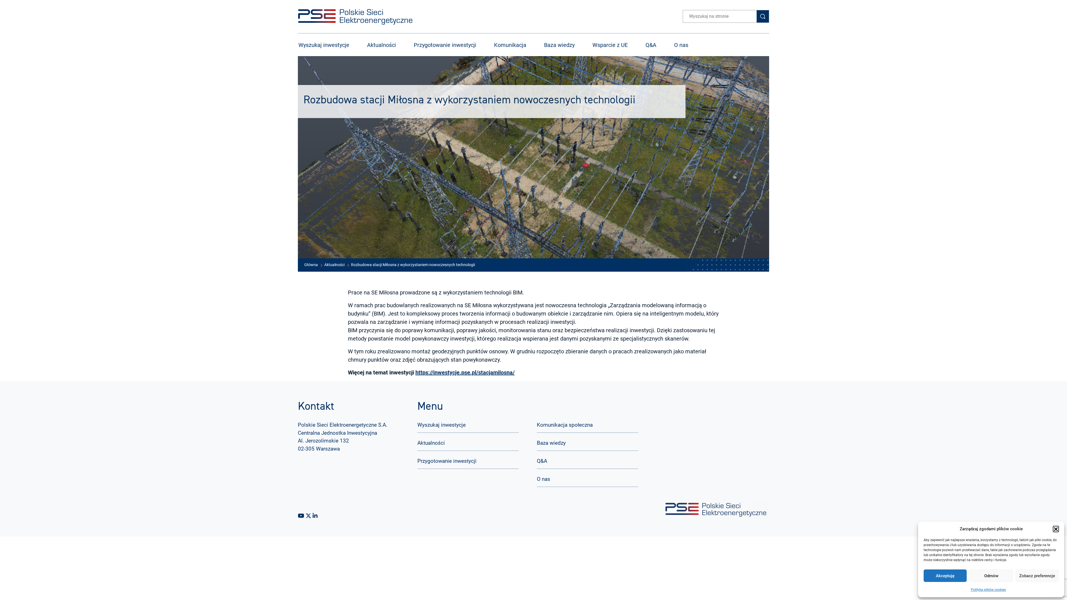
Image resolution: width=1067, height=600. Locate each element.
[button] (1056, 529)
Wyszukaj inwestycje (323, 45)
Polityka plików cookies (988, 590)
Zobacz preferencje (1037, 575)
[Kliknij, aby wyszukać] (763, 16)
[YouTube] (302, 515)
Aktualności (381, 45)
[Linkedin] (315, 515)
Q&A (650, 45)
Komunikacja (510, 45)
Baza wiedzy (559, 45)
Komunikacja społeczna (565, 425)
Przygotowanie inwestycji (445, 45)
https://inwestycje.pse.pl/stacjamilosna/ (465, 372)
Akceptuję (945, 575)
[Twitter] (309, 515)
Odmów (991, 575)
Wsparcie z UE (610, 45)
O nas (681, 45)
